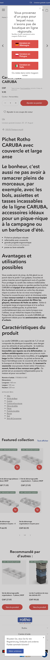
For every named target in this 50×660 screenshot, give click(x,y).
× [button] (43, 637)
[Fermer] (40, 8)
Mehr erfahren (15, 651)
